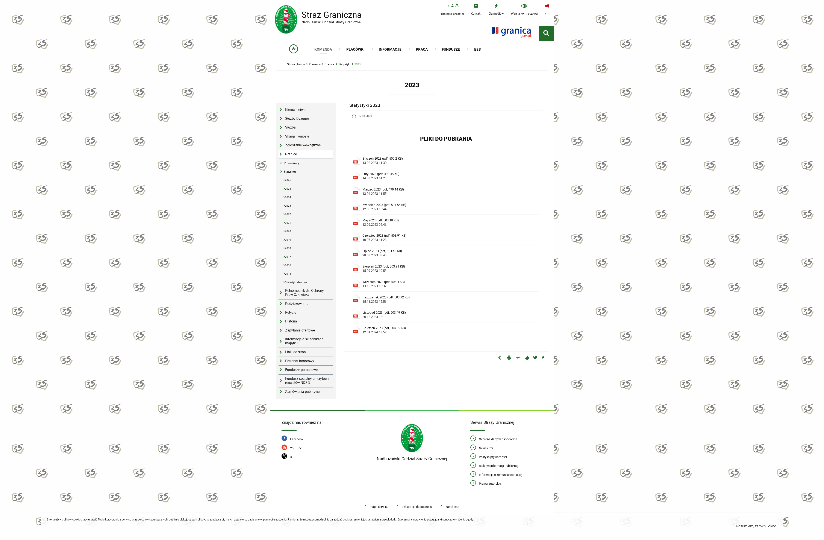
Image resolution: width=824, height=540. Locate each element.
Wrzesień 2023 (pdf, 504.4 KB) (383, 284)
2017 (288, 256)
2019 (288, 239)
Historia (291, 321)
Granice (329, 64)
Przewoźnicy (291, 163)
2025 (288, 188)
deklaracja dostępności (417, 507)
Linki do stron (295, 352)
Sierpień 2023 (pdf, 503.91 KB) (383, 268)
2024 (288, 197)
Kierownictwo (295, 109)
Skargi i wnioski (297, 136)
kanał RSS (452, 507)
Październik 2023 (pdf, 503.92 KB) (386, 299)
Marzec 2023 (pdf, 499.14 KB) (383, 191)
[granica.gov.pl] (511, 32)
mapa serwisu (379, 507)
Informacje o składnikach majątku (304, 341)
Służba (290, 127)
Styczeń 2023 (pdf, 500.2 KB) (382, 160)
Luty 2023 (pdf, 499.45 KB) (380, 176)
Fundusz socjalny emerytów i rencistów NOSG (307, 380)
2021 (288, 222)
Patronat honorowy (299, 361)
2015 (288, 273)
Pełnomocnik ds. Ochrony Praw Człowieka (304, 292)
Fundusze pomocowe (301, 370)
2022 (288, 214)
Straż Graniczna (318, 14)
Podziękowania (296, 303)
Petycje (290, 312)
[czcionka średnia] (452, 6)
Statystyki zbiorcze (296, 282)
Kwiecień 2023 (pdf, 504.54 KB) (384, 207)
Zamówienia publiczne (302, 391)
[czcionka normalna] (449, 6)
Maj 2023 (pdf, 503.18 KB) (380, 222)
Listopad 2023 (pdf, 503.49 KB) (384, 314)
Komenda (315, 64)
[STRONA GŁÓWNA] (293, 49)
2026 (288, 180)
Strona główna (296, 64)
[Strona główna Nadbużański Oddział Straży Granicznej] (412, 438)
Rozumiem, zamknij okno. (756, 525)
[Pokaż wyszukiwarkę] (546, 33)
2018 (288, 248)
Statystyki (344, 64)
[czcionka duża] (457, 6)
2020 (288, 231)
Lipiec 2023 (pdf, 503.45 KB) (382, 253)
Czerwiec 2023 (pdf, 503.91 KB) (384, 237)
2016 (288, 265)
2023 (357, 64)
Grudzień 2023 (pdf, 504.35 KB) (384, 330)
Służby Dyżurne (297, 118)
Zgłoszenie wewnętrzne (303, 145)
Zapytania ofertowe (300, 330)
